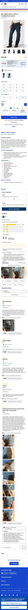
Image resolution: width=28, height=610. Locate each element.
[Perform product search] (25, 7)
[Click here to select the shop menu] (2, 4)
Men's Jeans (23, 11)
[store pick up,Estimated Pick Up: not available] (5, 111)
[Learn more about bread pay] (14, 126)
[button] (23, 63)
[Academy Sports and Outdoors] (5, 4)
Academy (3, 11)
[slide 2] (9, 51)
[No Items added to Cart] (26, 4)
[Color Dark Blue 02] (3, 75)
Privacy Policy (15, 599)
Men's (7, 11)
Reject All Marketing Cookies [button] (14, 603)
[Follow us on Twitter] (6, 595)
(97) (26, 57)
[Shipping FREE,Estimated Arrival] (14, 111)
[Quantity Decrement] (2, 104)
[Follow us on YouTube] (9, 595)
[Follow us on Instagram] (13, 595)
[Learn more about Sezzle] (14, 122)
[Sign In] (19, 4)
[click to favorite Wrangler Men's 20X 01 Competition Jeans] (25, 46)
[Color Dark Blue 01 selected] (9, 75)
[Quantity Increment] (25, 104)
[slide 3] (14, 51)
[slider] (14, 34)
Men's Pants (18, 11)
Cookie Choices (18, 600)
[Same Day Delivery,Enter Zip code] (23, 111)
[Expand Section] (14, 199)
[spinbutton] (14, 104)
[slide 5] (23, 51)
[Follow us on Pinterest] (17, 595)
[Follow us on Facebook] (2, 595)
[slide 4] (19, 51)
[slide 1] (4, 51)
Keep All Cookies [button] (14, 607)
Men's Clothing (12, 11)
